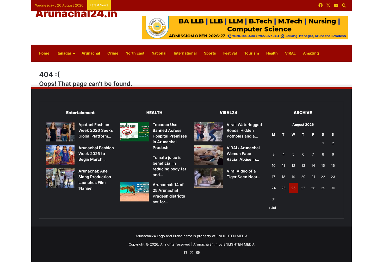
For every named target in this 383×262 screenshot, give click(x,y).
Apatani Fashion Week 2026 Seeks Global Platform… (95, 130)
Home (44, 53)
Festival (230, 53)
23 (333, 177)
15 (323, 165)
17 (273, 177)
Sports (210, 53)
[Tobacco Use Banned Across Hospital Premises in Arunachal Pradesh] (134, 131)
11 (283, 165)
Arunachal (91, 53)
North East (135, 53)
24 (273, 188)
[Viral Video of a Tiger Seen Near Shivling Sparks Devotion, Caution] (208, 178)
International (185, 53)
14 (313, 165)
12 (293, 165)
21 (313, 177)
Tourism (251, 53)
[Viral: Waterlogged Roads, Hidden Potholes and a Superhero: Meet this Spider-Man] (208, 131)
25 (283, 188)
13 (303, 165)
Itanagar (64, 53)
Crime (112, 53)
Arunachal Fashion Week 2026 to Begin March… (96, 153)
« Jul (272, 208)
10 (273, 165)
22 (323, 177)
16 (333, 165)
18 (283, 177)
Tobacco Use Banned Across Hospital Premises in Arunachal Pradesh (170, 136)
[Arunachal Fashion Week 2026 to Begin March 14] (60, 155)
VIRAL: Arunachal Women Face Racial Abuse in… (243, 153)
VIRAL (290, 53)
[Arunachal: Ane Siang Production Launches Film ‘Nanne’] (60, 178)
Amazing (311, 53)
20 (303, 177)
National (159, 53)
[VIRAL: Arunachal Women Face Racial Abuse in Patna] (208, 155)
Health (272, 53)
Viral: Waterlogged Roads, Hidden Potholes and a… (244, 130)
